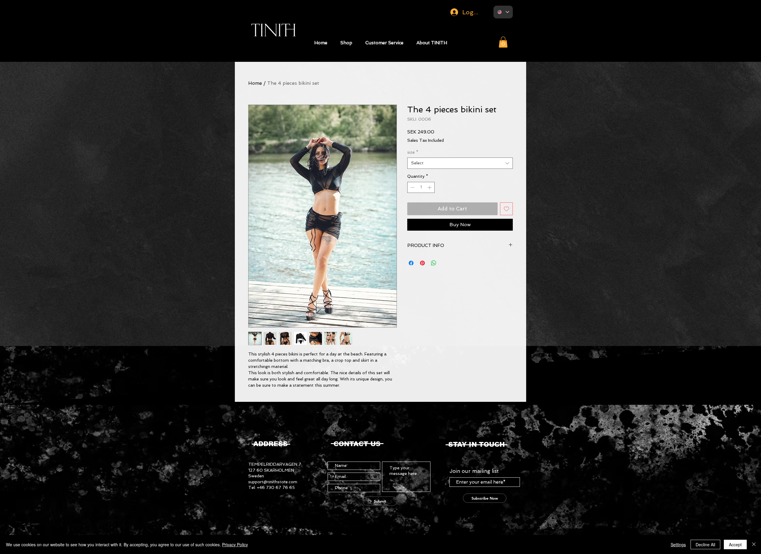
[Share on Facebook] (411, 263)
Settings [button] (678, 544)
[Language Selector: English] (503, 12)
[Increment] (430, 187)
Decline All (705, 544)
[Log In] (451, 12)
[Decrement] (412, 187)
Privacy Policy (235, 544)
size (412, 152)
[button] (346, 43)
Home (255, 83)
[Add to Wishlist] (506, 208)
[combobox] (460, 163)
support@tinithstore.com (272, 481)
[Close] (753, 544)
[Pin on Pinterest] (422, 263)
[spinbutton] (421, 187)
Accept (735, 544)
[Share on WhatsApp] (433, 263)
